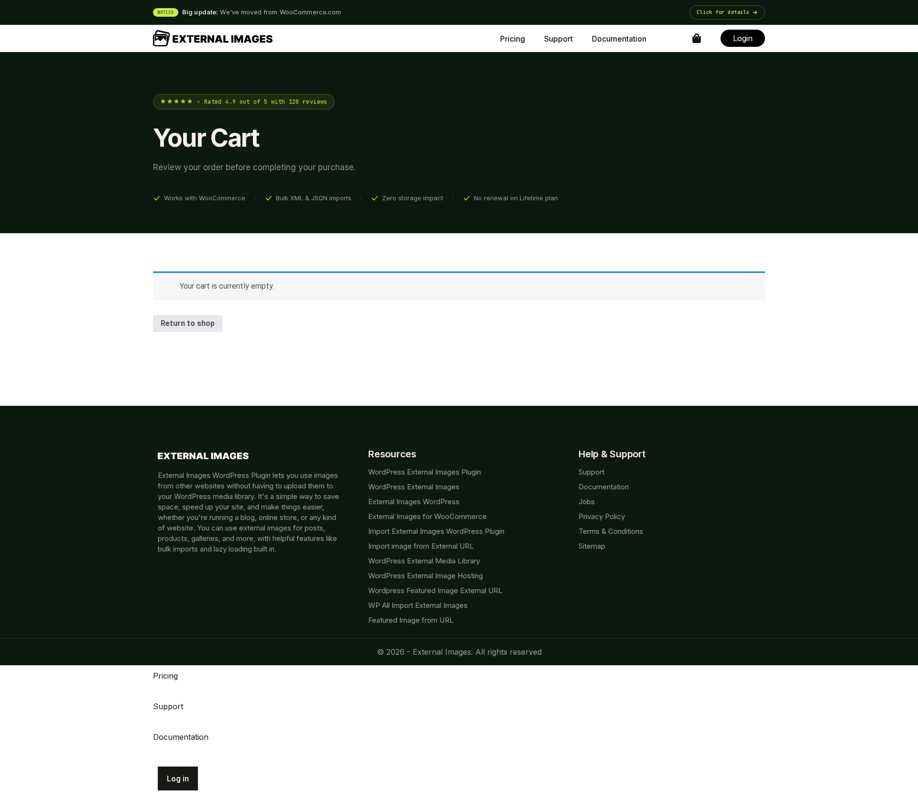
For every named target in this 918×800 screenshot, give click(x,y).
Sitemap (592, 546)
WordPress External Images (413, 486)
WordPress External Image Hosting (425, 575)
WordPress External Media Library (424, 560)
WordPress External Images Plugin (424, 471)
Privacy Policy (602, 516)
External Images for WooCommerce (427, 516)
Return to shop (188, 323)
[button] (459, 12)
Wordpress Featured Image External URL (435, 590)
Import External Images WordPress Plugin (436, 531)
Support (591, 471)
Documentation (604, 486)
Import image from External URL (421, 546)
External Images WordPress (413, 501)
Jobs (587, 501)
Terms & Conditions (611, 531)
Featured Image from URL (411, 620)
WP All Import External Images (418, 605)
